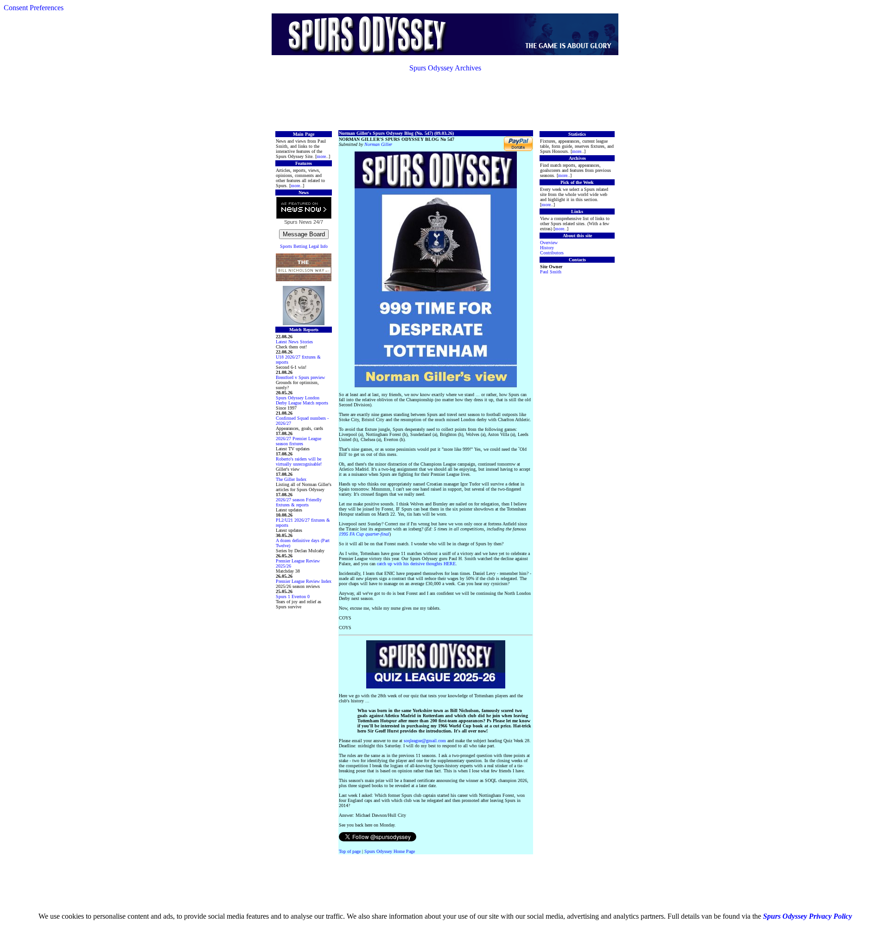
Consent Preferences (34, 8)
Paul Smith (550, 271)
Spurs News (298, 222)
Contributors (552, 252)
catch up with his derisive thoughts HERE (416, 563)
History (547, 247)
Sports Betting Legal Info (304, 246)
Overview (549, 242)
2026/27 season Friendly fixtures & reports (299, 502)
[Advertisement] (445, 100)
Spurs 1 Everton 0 (293, 596)
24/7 (317, 222)
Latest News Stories (294, 341)
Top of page (350, 851)
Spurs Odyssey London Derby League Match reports (302, 400)
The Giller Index (291, 479)
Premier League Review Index (303, 581)
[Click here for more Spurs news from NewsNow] (303, 208)
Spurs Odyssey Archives (445, 68)
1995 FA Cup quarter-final (364, 534)
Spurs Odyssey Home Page (389, 851)
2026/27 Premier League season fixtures (298, 441)
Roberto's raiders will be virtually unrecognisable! (299, 461)
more (321, 156)
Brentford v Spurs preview (300, 377)
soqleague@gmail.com (425, 740)
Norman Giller (378, 144)
